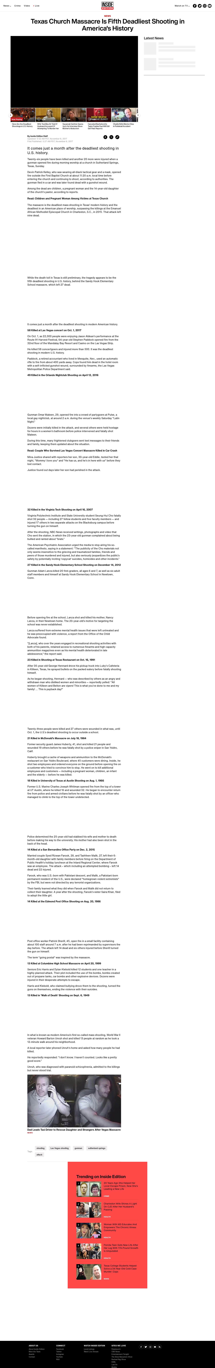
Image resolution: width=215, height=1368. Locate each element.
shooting (41, 1148)
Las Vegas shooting (60, 1148)
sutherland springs (96, 1148)
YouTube (59, 1357)
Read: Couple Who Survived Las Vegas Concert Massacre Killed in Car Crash (72, 450)
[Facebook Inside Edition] (195, 6)
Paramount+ (116, 1349)
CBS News (115, 1351)
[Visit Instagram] (150, 1347)
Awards (31, 1354)
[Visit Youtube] (155, 1347)
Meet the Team (34, 1351)
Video (27, 6)
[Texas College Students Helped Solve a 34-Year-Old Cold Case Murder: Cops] (107, 1272)
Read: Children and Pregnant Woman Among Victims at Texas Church (67, 198)
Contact (32, 1357)
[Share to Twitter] (111, 137)
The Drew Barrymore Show (121, 1357)
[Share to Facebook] (105, 137)
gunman (78, 1148)
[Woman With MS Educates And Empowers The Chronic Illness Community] (107, 1230)
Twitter (59, 1351)
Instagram (60, 1354)
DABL (113, 1362)
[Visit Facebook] (141, 1347)
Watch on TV (181, 6)
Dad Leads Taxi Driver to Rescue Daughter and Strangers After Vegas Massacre (74, 1129)
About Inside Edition (37, 1349)
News (6, 6)
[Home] (107, 6)
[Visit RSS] (159, 1347)
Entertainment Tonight (120, 1354)
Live (37, 6)
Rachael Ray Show (118, 1359)
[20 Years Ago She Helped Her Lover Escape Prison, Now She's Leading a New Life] (107, 1189)
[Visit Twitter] (146, 1347)
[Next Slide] (138, 115)
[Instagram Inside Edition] (205, 6)
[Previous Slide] (10, 115)
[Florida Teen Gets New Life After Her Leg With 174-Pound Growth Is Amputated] (107, 1251)
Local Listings (89, 1349)
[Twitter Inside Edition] (200, 6)
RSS (58, 1359)
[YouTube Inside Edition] (210, 6)
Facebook (60, 1349)
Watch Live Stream (91, 1351)
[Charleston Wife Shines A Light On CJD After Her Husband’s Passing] (107, 1210)
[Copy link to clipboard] (117, 137)
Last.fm (114, 1364)
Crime (17, 6)
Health (107, 1217)
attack (39, 1154)
